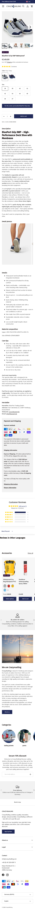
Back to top (17, 802)
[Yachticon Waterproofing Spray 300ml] (25, 567)
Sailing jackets (9, 745)
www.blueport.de (14, 412)
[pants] (24, 736)
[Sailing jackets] (8, 736)
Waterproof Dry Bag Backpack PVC (9, 580)
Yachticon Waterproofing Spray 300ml (23, 581)
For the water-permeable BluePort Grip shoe (17, 105)
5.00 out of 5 (23, 506)
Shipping (9, 62)
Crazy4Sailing (9, 907)
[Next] (30, 27)
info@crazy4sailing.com (9, 859)
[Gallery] (17, 30)
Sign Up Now (8, 831)
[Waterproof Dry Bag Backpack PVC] (9, 567)
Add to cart (23, 116)
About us (7, 712)
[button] (29, 1)
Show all (30, 553)
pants (24, 745)
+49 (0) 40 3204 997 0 (9, 862)
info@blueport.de (11, 414)
